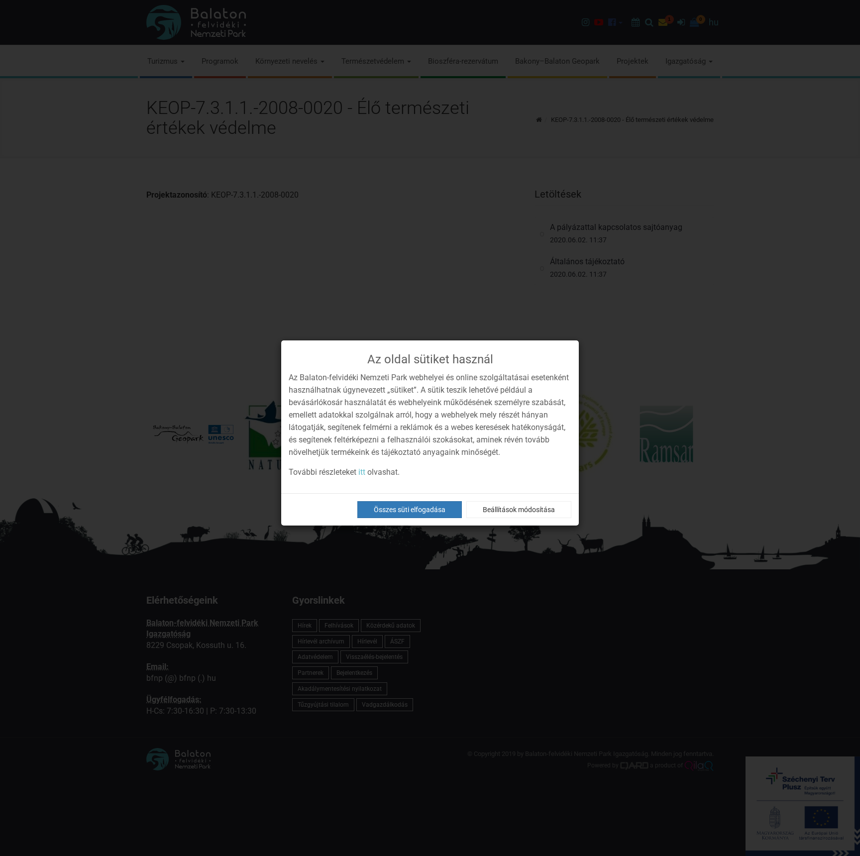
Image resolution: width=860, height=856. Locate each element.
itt (361, 472)
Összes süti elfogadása (409, 510)
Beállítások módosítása (519, 510)
